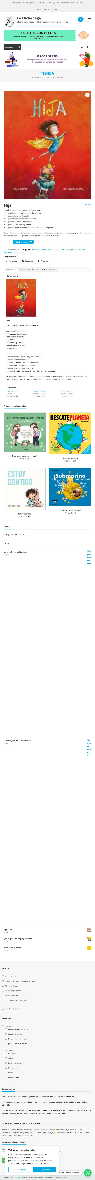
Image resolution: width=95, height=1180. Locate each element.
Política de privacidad (13, 991)
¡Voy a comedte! (40, 391)
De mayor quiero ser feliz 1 (24, 456)
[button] (87, 95)
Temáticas (9, 1050)
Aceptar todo (44, 1169)
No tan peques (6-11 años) (18, 1039)
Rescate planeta (70, 458)
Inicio (34, 78)
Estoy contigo (24, 514)
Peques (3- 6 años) (52, 78)
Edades (40, 78)
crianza (82, 249)
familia (15, 252)
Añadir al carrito (21, 242)
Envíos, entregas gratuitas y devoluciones (20, 981)
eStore (43, 1177)
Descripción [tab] (11, 270)
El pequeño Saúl (67, 391)
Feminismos (12, 1068)
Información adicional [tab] (29, 270)
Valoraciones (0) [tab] (48, 270)
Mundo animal (13, 1077)
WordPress (63, 1177)
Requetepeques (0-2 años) (18, 1029)
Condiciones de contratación (16, 1000)
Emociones (36, 249)
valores (21, 252)
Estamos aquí (11, 391)
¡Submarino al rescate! (70, 510)
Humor (10, 1073)
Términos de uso (11, 986)
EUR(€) (55, 9)
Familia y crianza (48, 249)
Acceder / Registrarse (44, 9)
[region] (32, 1160)
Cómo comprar (10, 976)
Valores (11, 1058)
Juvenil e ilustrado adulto (17, 1044)
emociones (8, 252)
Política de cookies (12, 995)
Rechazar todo (20, 1169)
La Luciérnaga (29, 18)
